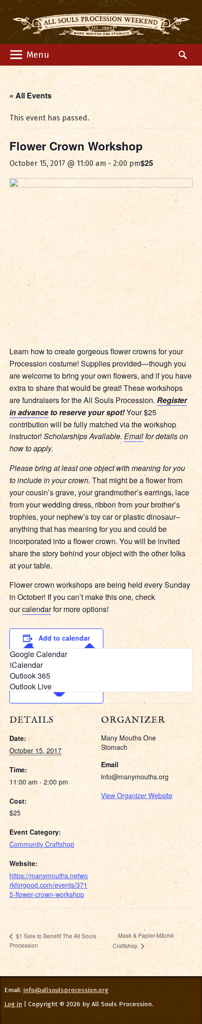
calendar (36, 609)
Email (133, 436)
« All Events (30, 95)
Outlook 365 (30, 675)
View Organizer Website (136, 795)
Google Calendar (38, 654)
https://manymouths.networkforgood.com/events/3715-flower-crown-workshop (48, 885)
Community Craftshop (41, 844)
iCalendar (26, 664)
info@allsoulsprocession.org (66, 990)
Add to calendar (64, 638)
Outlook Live (31, 686)
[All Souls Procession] (101, 22)
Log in (13, 1004)
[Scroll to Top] (181, 963)
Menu (36, 54)
